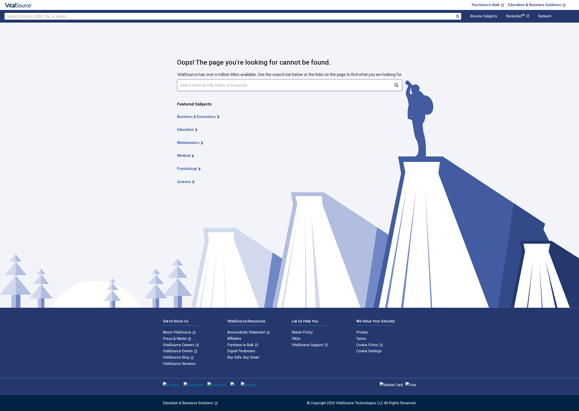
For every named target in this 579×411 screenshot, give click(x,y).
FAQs (296, 338)
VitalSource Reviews (179, 364)
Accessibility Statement (246, 332)
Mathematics (188, 143)
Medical (184, 155)
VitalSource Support (308, 345)
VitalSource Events (178, 351)
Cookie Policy (367, 345)
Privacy (362, 332)
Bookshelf (515, 16)
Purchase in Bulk (486, 5)
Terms (361, 338)
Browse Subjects (483, 16)
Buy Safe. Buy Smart (243, 357)
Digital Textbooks (241, 351)
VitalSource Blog (176, 357)
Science (184, 182)
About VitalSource (177, 332)
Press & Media (175, 338)
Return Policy (302, 332)
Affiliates (234, 338)
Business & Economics (197, 117)
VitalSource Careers (179, 345)
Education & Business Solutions (535, 5)
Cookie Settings (369, 351)
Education (186, 129)
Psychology (187, 169)
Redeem (544, 16)
